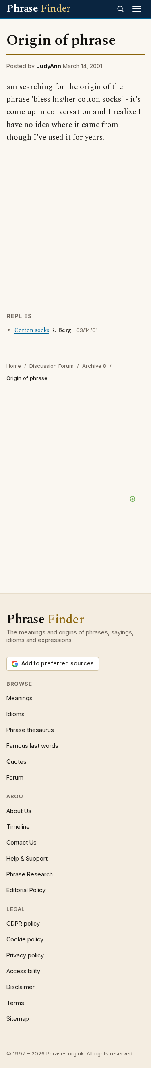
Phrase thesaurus (30, 729)
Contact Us (21, 842)
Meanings (19, 698)
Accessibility (23, 971)
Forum (14, 777)
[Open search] (120, 9)
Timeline (18, 826)
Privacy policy (25, 955)
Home (13, 366)
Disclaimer (20, 986)
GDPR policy (23, 923)
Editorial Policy (26, 890)
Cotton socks (31, 330)
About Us (18, 810)
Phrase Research (29, 874)
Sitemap (17, 1018)
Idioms (15, 714)
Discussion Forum (51, 366)
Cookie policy (24, 939)
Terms (15, 1002)
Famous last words (32, 745)
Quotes (16, 761)
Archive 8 (94, 366)
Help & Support (27, 858)
